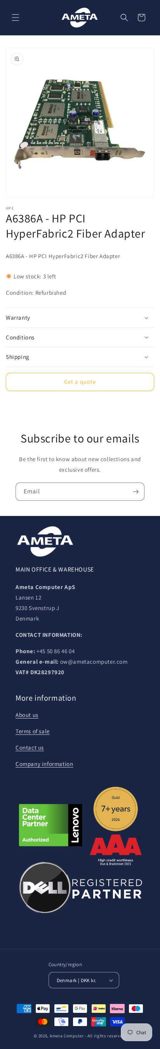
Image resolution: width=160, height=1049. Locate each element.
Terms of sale (33, 731)
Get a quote (80, 381)
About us (27, 715)
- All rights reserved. (105, 1036)
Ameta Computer (67, 1036)
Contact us (30, 747)
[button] (15, 17)
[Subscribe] (135, 492)
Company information (44, 764)
